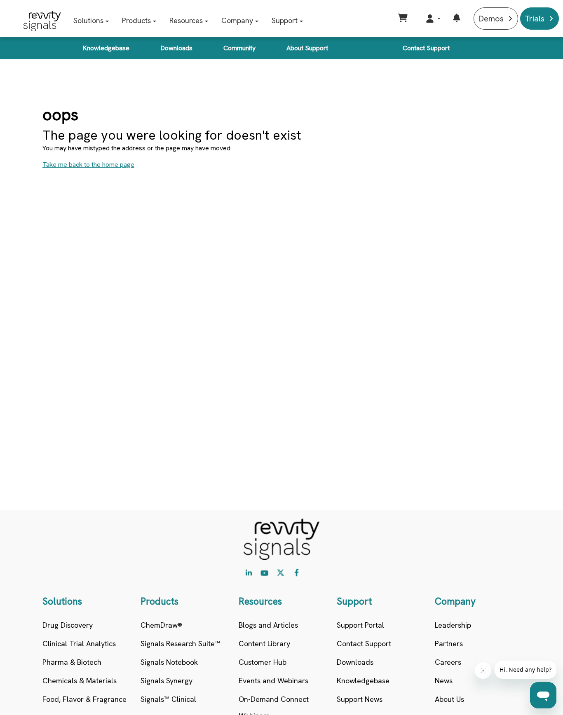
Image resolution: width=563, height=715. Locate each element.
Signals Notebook (169, 662)
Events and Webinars (273, 680)
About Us (449, 699)
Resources (186, 20)
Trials (534, 18)
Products (136, 20)
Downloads (176, 48)
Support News (359, 699)
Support (285, 20)
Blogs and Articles (268, 625)
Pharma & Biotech (71, 662)
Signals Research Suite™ (180, 643)
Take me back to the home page (88, 164)
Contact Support (426, 48)
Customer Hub (262, 662)
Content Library (264, 643)
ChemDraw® (161, 625)
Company (237, 20)
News (444, 680)
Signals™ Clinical (168, 699)
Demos (491, 18)
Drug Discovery (67, 625)
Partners (449, 643)
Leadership (453, 625)
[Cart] (404, 18)
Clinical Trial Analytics (79, 643)
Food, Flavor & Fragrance (84, 699)
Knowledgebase (105, 48)
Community (239, 48)
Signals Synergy (166, 680)
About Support (307, 48)
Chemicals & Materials (79, 680)
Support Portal (360, 625)
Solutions (88, 20)
